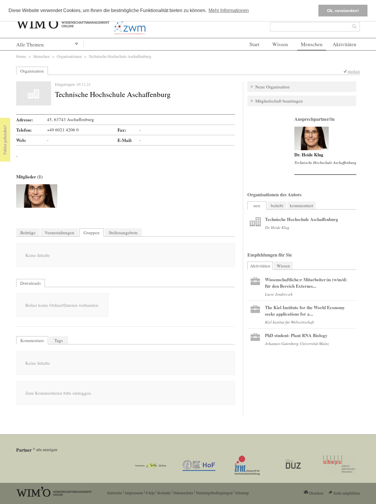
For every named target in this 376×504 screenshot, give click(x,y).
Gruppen (91, 232)
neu (257, 205)
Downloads (30, 283)
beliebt (277, 205)
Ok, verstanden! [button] (343, 10)
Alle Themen (30, 44)
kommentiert (301, 205)
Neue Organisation (272, 87)
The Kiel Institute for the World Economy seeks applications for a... (305, 310)
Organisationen (69, 56)
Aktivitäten (344, 44)
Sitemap (242, 492)
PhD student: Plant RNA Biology (296, 335)
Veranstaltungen (59, 232)
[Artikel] (255, 222)
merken (354, 71)
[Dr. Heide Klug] (36, 196)
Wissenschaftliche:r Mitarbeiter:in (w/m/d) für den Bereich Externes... (306, 282)
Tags (58, 340)
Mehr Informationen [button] (229, 10)
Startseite (114, 492)
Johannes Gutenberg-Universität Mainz (297, 343)
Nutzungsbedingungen (214, 492)
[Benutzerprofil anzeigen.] (311, 138)
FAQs (150, 492)
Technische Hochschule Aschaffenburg (325, 162)
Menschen (312, 44)
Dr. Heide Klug (308, 154)
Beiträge (28, 232)
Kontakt (164, 492)
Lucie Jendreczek (279, 294)
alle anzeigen (46, 449)
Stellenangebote (123, 232)
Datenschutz (183, 492)
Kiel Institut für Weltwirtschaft (289, 322)
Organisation (32, 71)
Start (254, 44)
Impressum (134, 492)
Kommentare (32, 340)
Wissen (280, 44)
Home (21, 56)
